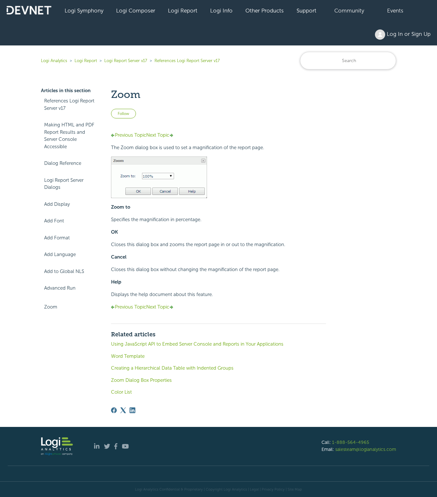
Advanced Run (59, 288)
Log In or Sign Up (408, 34)
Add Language (60, 254)
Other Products (264, 10)
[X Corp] (123, 410)
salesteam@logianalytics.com (365, 449)
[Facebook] (114, 410)
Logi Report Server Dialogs (63, 183)
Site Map (295, 489)
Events (395, 10)
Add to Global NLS (64, 271)
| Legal (253, 489)
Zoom (50, 307)
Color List (121, 392)
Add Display (57, 204)
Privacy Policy (273, 489)
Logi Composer (135, 10)
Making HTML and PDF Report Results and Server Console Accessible (69, 135)
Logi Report (182, 10)
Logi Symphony (84, 10)
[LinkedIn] (132, 410)
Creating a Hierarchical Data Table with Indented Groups (172, 368)
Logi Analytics (54, 60)
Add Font (54, 221)
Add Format (57, 238)
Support (306, 10)
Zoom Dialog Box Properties (141, 380)
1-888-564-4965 (350, 442)
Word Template (128, 356)
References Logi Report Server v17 (187, 60)
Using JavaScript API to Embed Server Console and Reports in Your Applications (197, 344)
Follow (123, 113)
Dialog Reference (62, 163)
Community (349, 10)
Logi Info (221, 10)
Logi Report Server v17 (125, 60)
